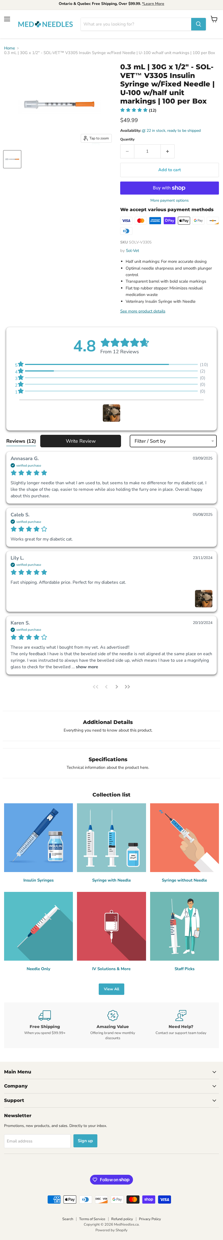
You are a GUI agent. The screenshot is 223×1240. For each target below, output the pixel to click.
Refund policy (122, 1219)
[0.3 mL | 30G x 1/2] (12, 159)
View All (111, 989)
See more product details (142, 311)
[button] (138, 110)
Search (67, 1219)
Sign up (85, 1141)
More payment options (169, 200)
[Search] (198, 24)
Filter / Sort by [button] (150, 441)
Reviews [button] (21, 441)
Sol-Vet (132, 250)
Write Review (81, 441)
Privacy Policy (150, 1219)
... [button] (84, 667)
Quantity (127, 140)
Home (9, 48)
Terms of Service (92, 1219)
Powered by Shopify (111, 1230)
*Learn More (153, 3)
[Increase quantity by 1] (168, 151)
